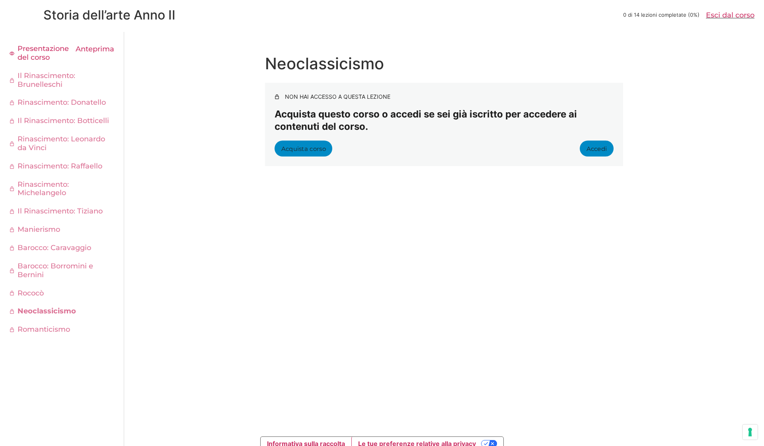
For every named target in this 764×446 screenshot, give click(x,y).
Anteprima (95, 49)
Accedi (597, 149)
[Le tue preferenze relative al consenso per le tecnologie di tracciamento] (750, 432)
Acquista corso (303, 149)
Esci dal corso (730, 15)
